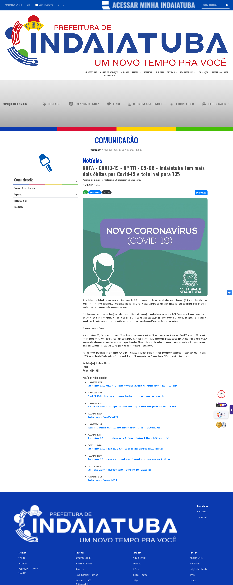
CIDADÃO (125, 72)
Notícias (139, 149)
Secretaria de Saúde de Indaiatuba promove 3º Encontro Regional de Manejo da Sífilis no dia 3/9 (128, 438)
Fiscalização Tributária (83, 563)
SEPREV (136, 569)
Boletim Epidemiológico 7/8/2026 (102, 480)
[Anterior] (34, 104)
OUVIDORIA (172, 72)
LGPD (28, 5)
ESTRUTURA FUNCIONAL (13, 5)
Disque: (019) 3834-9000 (28, 568)
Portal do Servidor (139, 557)
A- (58, 5)
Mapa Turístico (195, 563)
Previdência (137, 563)
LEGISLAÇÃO (203, 72)
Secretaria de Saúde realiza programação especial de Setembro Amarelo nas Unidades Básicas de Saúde (132, 385)
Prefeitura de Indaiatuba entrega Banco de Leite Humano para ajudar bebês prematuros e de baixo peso (132, 406)
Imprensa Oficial (21, 200)
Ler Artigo (202, 192)
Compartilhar (96, 192)
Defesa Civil (22, 563)
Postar (108, 192)
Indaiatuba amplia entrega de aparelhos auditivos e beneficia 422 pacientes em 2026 (124, 427)
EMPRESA (136, 72)
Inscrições (18, 207)
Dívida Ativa (79, 569)
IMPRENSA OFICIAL (220, 72)
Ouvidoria (21, 557)
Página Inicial (107, 149)
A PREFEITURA (90, 72)
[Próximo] (229, 104)
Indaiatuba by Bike (196, 557)
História (192, 574)
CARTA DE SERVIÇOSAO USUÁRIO (109, 74)
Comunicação (119, 149)
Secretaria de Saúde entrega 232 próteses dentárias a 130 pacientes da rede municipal (125, 448)
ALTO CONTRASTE (46, 5)
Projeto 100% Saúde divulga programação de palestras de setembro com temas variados (126, 396)
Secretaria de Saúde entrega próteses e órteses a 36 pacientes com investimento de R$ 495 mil (129, 459)
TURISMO (160, 72)
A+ (64, 5)
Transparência (202, 517)
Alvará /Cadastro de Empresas (86, 574)
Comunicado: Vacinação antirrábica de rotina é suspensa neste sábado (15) (119, 469)
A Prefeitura (201, 511)
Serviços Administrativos (24, 188)
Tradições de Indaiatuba (198, 569)
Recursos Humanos (140, 574)
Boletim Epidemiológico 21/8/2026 (103, 417)
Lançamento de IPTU (83, 557)
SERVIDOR (148, 72)
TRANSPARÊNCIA (187, 72)
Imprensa (130, 149)
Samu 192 (22, 573)
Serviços (193, 580)
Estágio (135, 580)
